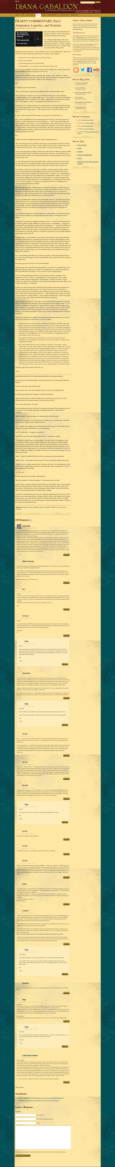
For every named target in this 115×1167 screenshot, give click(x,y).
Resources (75, 15)
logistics (41, 507)
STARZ (79, 158)
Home (17, 15)
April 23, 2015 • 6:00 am (27, 764)
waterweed (18, 509)
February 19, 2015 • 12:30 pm (28, 863)
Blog (38, 15)
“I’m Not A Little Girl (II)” (81, 83)
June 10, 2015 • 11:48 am (30, 643)
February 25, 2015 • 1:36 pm (28, 848)
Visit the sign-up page (81, 61)
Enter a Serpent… (79, 97)
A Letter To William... (90, 123)
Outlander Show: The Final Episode (83, 102)
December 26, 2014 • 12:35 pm (29, 1057)
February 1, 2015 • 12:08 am (28, 913)
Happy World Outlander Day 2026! (83, 92)
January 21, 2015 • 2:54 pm (28, 985)
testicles (64, 507)
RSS (76, 70)
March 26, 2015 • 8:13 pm (28, 787)
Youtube (96, 70)
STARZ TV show (56, 507)
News (23, 15)
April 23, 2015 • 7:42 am (27, 736)
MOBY (79, 148)
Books (44, 15)
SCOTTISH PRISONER (84, 155)
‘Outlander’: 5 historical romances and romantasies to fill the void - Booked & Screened (38, 1100)
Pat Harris (25, 983)
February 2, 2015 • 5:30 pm (30, 952)
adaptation (26, 507)
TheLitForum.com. (81, 37)
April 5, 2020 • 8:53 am (27, 528)
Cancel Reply (18, 1111)
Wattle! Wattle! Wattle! (80, 107)
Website (38, 1123)
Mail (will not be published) (44, 1119)
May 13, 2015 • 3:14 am (30, 706)
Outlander (47, 507)
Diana (26, 641)
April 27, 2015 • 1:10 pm (27, 675)
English (16, 1)
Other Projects (53, 15)
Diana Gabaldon (34, 507)
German (18, 1)
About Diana (30, 15)
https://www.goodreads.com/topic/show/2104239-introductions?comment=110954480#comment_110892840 (40, 934)
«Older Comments (19, 1087)
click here (91, 44)
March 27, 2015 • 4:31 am (30, 806)
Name (39, 1115)
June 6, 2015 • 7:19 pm (27, 618)
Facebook (89, 70)
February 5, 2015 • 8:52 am (28, 886)
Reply (66, 555)
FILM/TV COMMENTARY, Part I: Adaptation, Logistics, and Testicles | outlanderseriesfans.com (41, 1098)
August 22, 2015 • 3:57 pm (28, 591)
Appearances (64, 15)
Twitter (83, 70)
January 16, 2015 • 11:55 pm (31, 1029)
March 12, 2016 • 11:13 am (28, 563)
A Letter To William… (80, 87)
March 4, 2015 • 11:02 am (27, 833)
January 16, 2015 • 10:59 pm (28, 1002)
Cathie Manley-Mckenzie (30, 1055)
